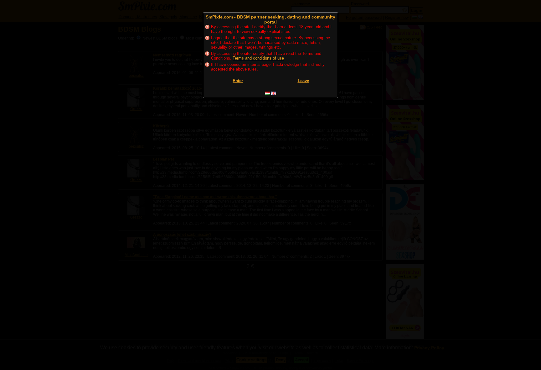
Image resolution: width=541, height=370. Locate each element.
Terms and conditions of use (258, 58)
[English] (273, 93)
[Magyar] (267, 93)
